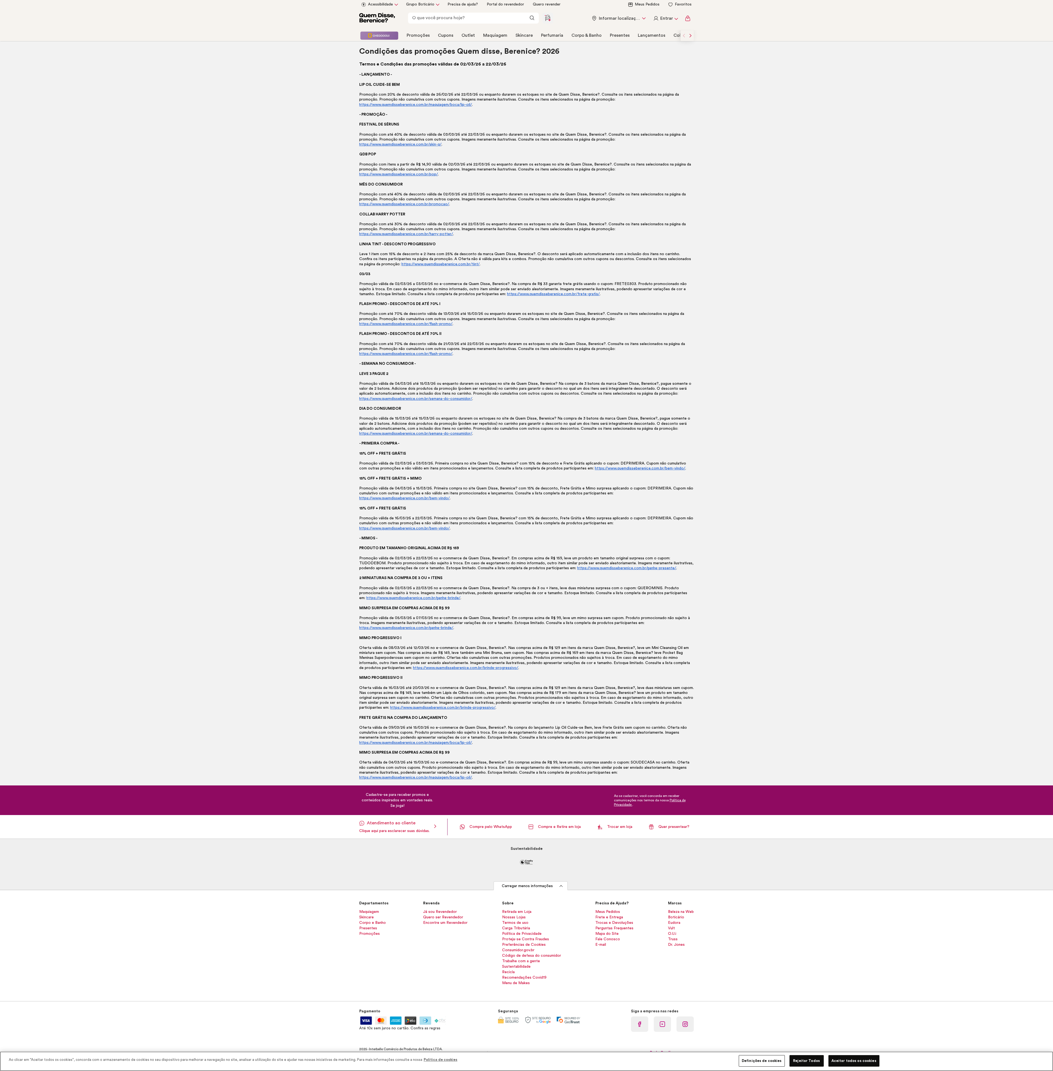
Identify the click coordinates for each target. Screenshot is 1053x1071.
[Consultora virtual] (547, 18)
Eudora (674, 923)
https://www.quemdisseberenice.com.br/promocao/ (404, 204)
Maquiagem (495, 35)
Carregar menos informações (527, 886)
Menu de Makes (516, 983)
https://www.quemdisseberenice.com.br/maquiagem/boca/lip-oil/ (415, 105)
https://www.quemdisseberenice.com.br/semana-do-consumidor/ (415, 399)
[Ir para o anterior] (684, 36)
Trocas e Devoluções (614, 923)
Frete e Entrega (609, 917)
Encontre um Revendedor (445, 923)
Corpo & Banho (586, 35)
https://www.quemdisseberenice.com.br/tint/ (440, 264)
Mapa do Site (607, 934)
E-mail (600, 945)
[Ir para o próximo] (690, 36)
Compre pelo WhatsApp (490, 827)
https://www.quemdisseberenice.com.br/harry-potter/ (406, 234)
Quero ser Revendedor (443, 917)
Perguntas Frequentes (614, 928)
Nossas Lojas (514, 917)
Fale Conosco (607, 939)
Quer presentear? (673, 827)
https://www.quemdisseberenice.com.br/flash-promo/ (405, 324)
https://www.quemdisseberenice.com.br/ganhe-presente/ (626, 568)
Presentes (620, 35)
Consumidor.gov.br (518, 950)
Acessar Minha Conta (665, 18)
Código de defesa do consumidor (531, 956)
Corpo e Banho (372, 923)
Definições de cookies (762, 1061)
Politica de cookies (440, 1059)
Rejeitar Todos (806, 1061)
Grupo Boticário (420, 4)
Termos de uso (515, 923)
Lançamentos (651, 35)
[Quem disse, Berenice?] (377, 18)
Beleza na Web (681, 912)
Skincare (524, 35)
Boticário (676, 917)
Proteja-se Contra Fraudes (525, 939)
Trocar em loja (619, 827)
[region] (526, 1061)
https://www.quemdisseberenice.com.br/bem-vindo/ (640, 468)
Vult (671, 928)
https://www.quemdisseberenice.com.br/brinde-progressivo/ (465, 668)
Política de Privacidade (522, 934)
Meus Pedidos (647, 4)
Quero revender (547, 4)
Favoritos (683, 4)
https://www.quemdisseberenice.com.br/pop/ (398, 174)
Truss (673, 939)
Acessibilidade (380, 4)
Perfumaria (552, 35)
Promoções (418, 35)
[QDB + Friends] (379, 36)
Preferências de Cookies (524, 945)
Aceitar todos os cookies (853, 1061)
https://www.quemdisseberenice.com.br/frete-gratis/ (553, 294)
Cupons (445, 35)
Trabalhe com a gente (521, 961)
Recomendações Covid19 (524, 977)
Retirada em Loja (516, 912)
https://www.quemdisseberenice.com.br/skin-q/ (400, 144)
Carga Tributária (516, 928)
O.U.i (672, 934)
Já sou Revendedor (440, 912)
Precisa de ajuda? (463, 4)
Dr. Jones (676, 945)
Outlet (468, 35)
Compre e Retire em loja (559, 827)
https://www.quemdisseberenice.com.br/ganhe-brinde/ (413, 598)
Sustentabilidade (516, 967)
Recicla (508, 972)
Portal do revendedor (505, 4)
